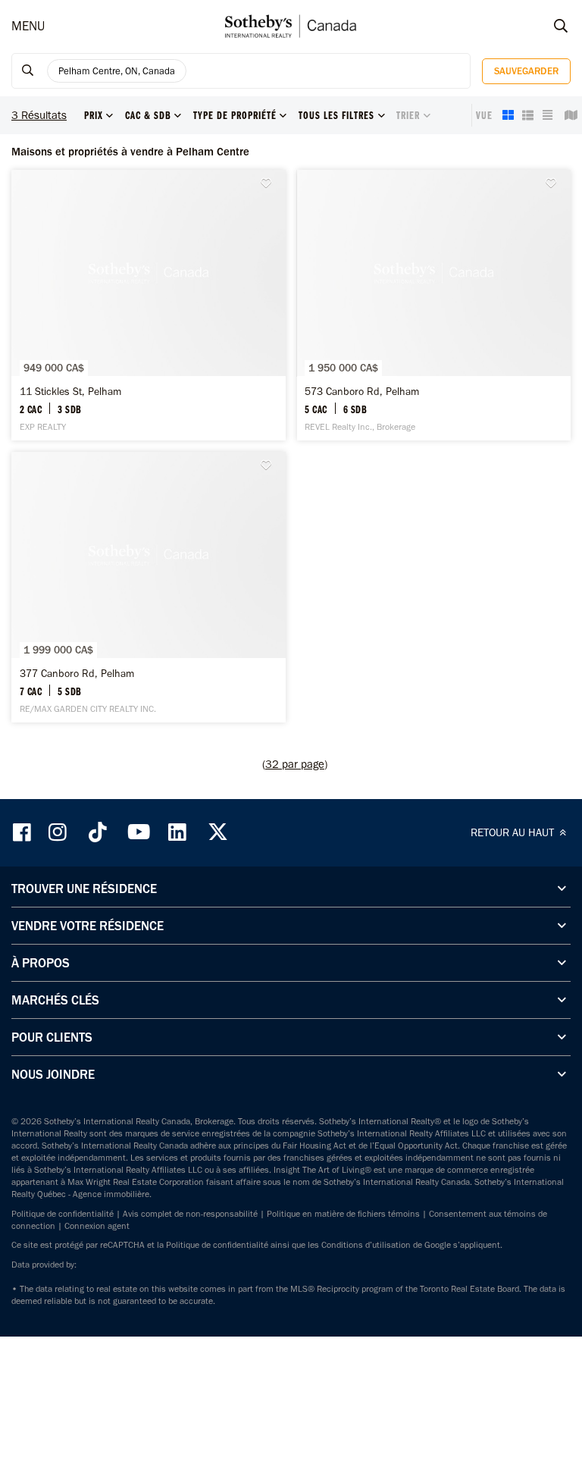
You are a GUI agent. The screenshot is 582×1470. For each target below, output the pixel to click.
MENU (28, 25)
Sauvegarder (526, 71)
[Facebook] (23, 832)
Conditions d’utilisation (366, 1245)
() (294, 764)
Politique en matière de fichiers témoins (343, 1213)
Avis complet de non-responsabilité (190, 1213)
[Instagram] (59, 832)
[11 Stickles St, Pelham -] (148, 305)
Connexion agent (97, 1226)
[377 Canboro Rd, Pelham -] (148, 587)
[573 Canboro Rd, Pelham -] (434, 305)
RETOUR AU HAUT (514, 832)
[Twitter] (217, 832)
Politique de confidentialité (62, 1213)
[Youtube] (138, 832)
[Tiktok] (97, 832)
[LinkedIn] (177, 832)
